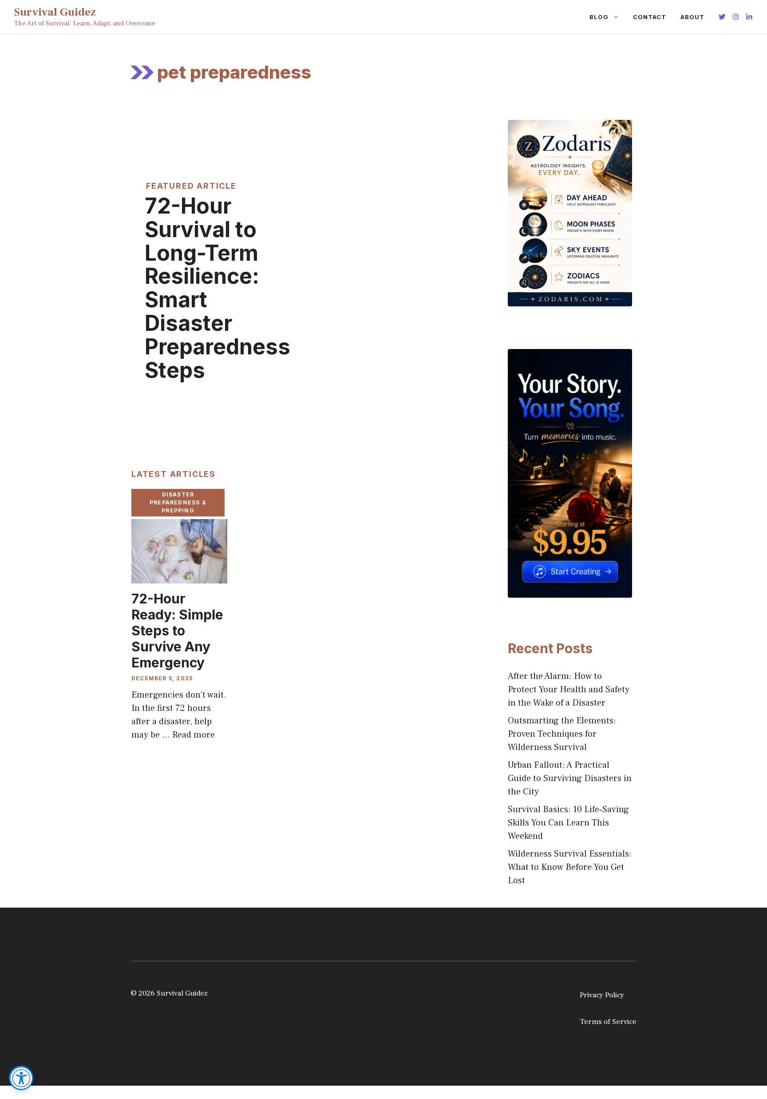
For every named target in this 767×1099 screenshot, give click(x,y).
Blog (599, 16)
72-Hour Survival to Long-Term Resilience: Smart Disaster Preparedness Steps (217, 288)
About (692, 16)
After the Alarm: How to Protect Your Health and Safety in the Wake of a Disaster (568, 690)
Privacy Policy (602, 995)
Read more (193, 735)
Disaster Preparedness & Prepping (178, 502)
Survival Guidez (55, 12)
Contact (649, 16)
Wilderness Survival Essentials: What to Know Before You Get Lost (570, 867)
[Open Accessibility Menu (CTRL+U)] (21, 1078)
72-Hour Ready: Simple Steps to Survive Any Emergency (177, 631)
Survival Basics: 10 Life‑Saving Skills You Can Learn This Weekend (568, 823)
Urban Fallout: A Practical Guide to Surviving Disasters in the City (570, 778)
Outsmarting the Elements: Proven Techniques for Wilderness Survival (562, 734)
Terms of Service (608, 1022)
